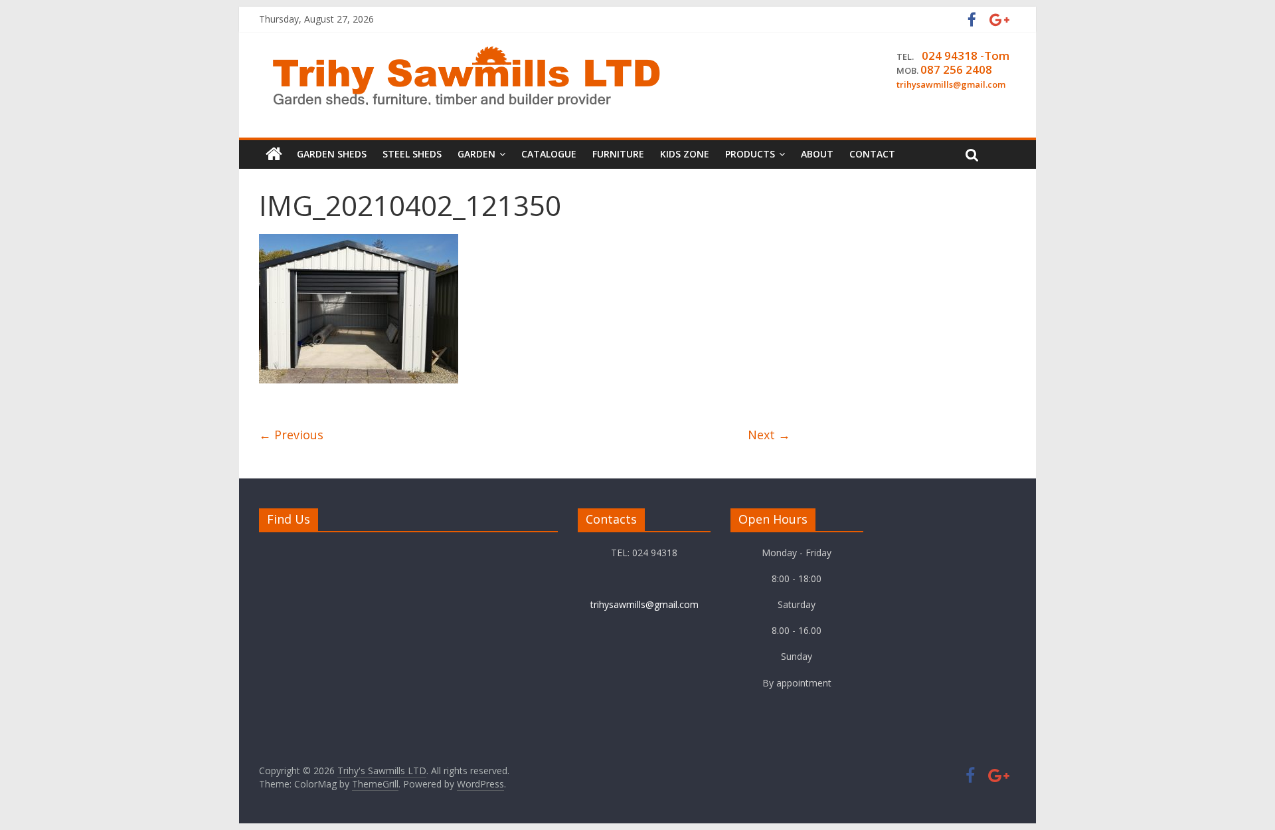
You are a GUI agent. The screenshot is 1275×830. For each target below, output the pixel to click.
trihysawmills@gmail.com (644, 604)
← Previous (291, 435)
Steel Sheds (412, 154)
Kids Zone (684, 154)
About (817, 154)
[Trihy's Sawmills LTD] (274, 154)
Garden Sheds (332, 154)
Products (750, 154)
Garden (476, 154)
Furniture (618, 154)
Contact (872, 154)
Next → (769, 435)
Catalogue (548, 154)
